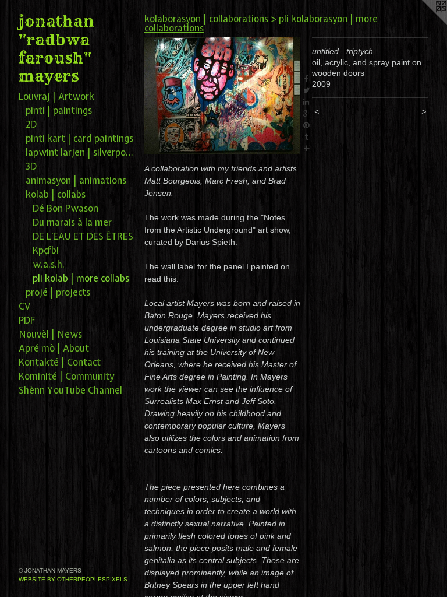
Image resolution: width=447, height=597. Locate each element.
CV (24, 306)
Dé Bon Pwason (65, 208)
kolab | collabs (56, 194)
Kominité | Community (66, 376)
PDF (27, 320)
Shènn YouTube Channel (70, 390)
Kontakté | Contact (60, 362)
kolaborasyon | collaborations (206, 18)
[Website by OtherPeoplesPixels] (423, 23)
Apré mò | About (54, 348)
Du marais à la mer (72, 222)
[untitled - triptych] (222, 95)
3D (31, 166)
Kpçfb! (46, 250)
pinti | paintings (59, 110)
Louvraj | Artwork (56, 96)
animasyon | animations (76, 180)
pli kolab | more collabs (81, 278)
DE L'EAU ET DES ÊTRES (83, 236)
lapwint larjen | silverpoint (80, 152)
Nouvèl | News (50, 334)
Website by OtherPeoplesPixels (73, 579)
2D (31, 124)
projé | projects (58, 292)
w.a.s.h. (49, 264)
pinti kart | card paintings (79, 138)
